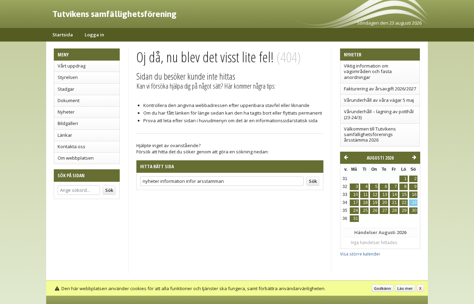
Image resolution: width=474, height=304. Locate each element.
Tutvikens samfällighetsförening (114, 14)
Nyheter (66, 112)
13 (384, 195)
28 (394, 210)
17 (355, 202)
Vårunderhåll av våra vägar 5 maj (379, 100)
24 (355, 210)
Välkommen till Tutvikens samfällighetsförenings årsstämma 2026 (370, 134)
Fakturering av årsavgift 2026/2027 (380, 89)
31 (355, 218)
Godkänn (382, 288)
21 (394, 202)
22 (404, 202)
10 (355, 195)
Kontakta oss (71, 146)
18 (365, 202)
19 (375, 202)
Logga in (94, 35)
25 (365, 210)
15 (404, 195)
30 (414, 210)
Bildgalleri (68, 123)
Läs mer (405, 288)
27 (384, 210)
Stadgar (66, 89)
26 (375, 210)
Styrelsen (68, 77)
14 (394, 195)
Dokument (68, 100)
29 (404, 210)
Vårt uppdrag (71, 66)
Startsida (62, 35)
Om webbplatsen (76, 158)
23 (414, 202)
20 (384, 202)
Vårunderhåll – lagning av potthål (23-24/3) (379, 114)
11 (365, 195)
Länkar (65, 135)
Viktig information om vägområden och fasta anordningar (368, 71)
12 (375, 195)
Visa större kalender (360, 254)
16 (414, 195)
